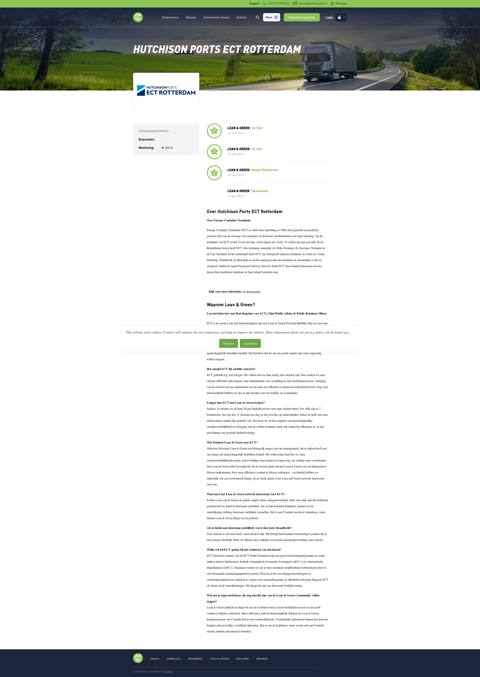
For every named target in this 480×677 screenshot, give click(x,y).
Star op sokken (219, 658)
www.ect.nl (253, 291)
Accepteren (250, 343)
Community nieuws (216, 17)
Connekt (169, 671)
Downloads (174, 658)
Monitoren (242, 658)
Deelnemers (170, 17)
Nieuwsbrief (195, 658)
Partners (262, 658)
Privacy (154, 658)
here (346, 332)
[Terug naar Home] (138, 21)
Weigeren (228, 343)
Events (241, 17)
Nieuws (191, 17)
